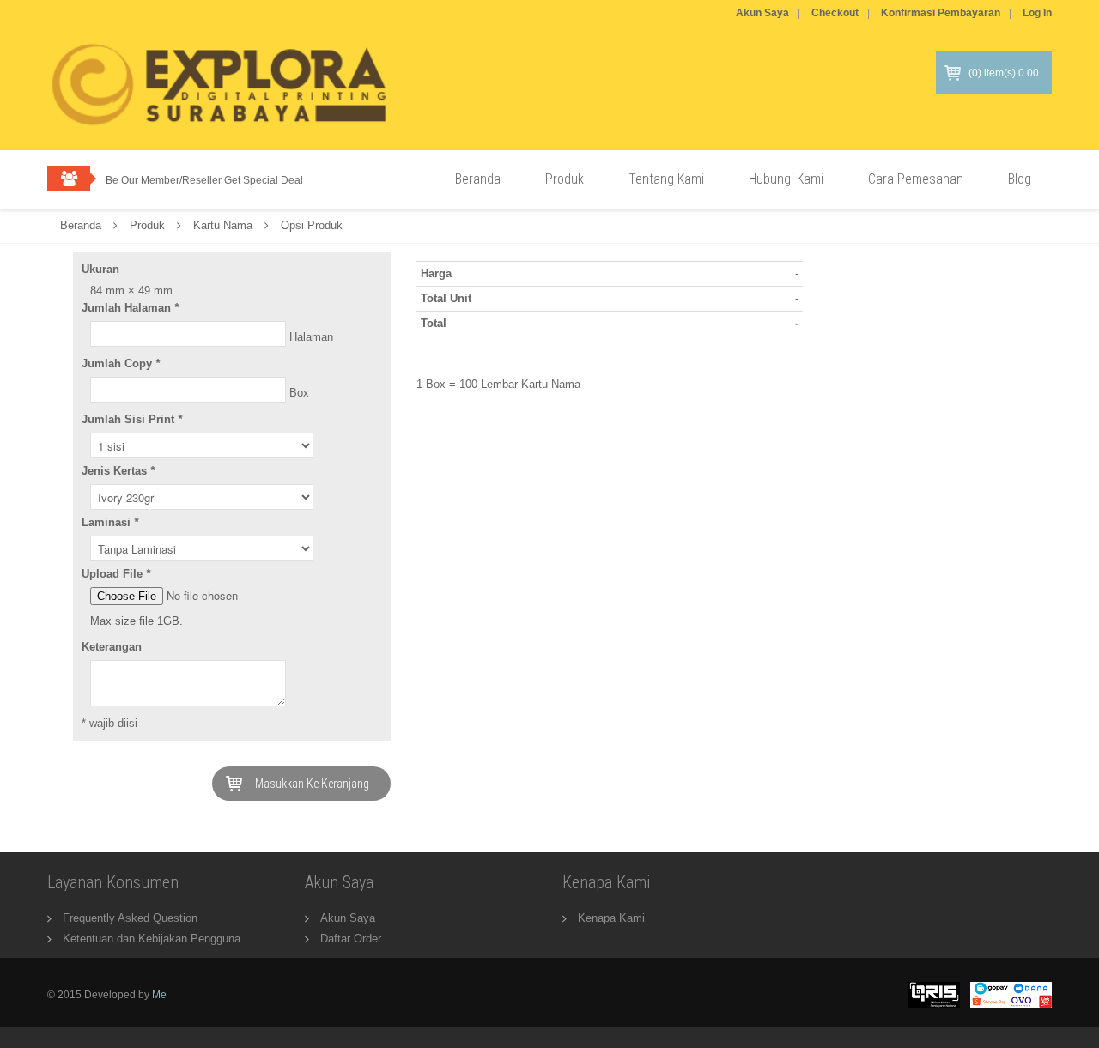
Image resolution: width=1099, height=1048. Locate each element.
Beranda (80, 225)
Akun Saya (762, 13)
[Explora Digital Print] (219, 100)
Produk (147, 225)
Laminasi (110, 522)
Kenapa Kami (611, 918)
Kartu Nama (222, 225)
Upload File (116, 573)
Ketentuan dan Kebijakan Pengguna (151, 938)
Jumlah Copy (121, 363)
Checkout (835, 13)
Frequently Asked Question (130, 918)
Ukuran (100, 269)
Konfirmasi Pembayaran (940, 13)
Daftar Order (350, 938)
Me (159, 995)
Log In (1037, 13)
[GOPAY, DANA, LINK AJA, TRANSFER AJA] (1011, 994)
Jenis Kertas (118, 470)
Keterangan (112, 646)
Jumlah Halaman (130, 307)
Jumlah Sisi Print (132, 419)
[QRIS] (934, 994)
